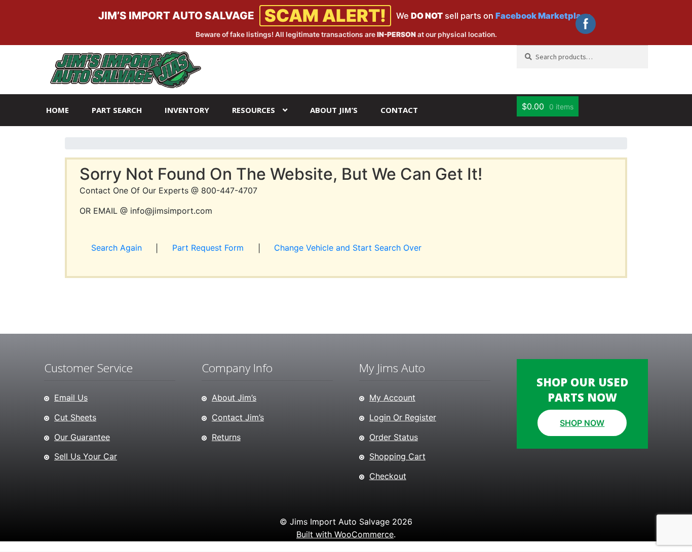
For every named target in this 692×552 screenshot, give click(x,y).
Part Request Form (208, 248)
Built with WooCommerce (345, 534)
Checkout (387, 476)
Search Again (116, 248)
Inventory (187, 110)
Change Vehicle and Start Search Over (347, 248)
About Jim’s (334, 110)
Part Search (117, 110)
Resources (253, 110)
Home (57, 110)
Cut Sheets (75, 417)
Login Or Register (402, 417)
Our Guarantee (82, 437)
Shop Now (582, 423)
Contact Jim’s (238, 417)
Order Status (393, 437)
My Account (392, 397)
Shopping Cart (397, 456)
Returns (226, 437)
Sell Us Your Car (85, 456)
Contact (399, 110)
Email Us (71, 397)
